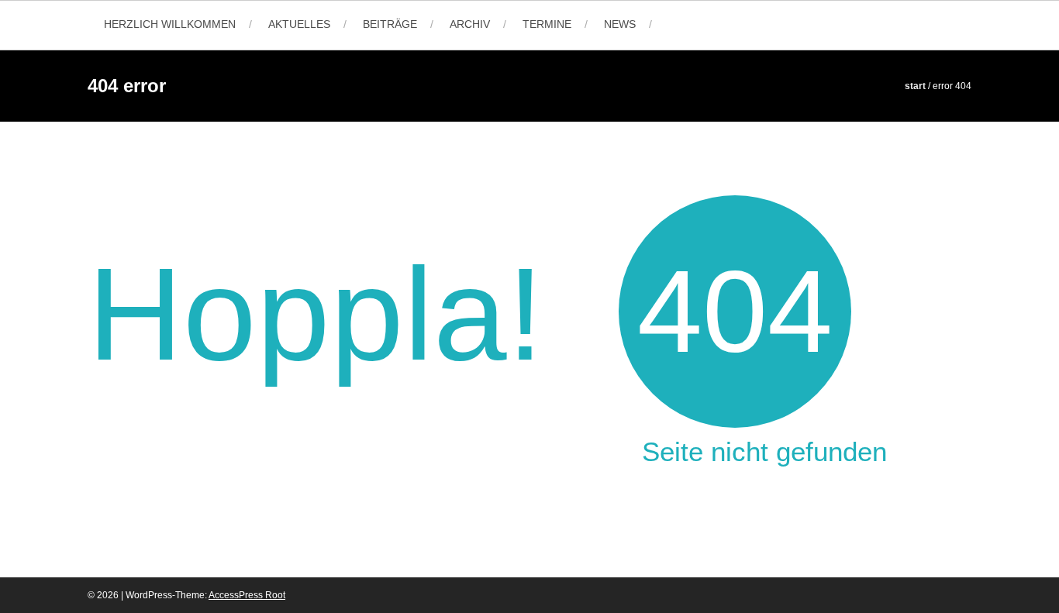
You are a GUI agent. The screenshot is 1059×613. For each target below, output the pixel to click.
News (620, 24)
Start (915, 86)
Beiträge (390, 24)
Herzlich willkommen (170, 24)
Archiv (470, 24)
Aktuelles (299, 24)
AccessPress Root (247, 595)
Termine (547, 24)
